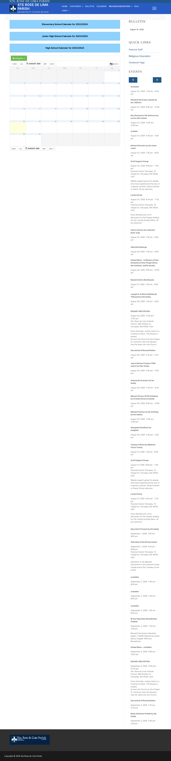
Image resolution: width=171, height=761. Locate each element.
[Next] (157, 80)
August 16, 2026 (137, 29)
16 (24, 109)
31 (40, 134)
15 (118, 96)
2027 (52, 64)
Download (151, 29)
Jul (22, 64)
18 (55, 109)
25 (55, 121)
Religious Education (139, 56)
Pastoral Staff (136, 49)
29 (118, 121)
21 (103, 109)
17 (40, 109)
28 (103, 121)
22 (118, 109)
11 (55, 96)
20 (87, 109)
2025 (15, 64)
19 (71, 109)
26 (71, 121)
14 (103, 96)
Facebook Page (137, 62)
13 (87, 96)
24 (40, 121)
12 (71, 96)
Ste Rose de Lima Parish (33, 7)
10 (40, 96)
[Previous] (133, 80)
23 (24, 121)
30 (24, 134)
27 (87, 121)
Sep (45, 64)
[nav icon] (154, 8)
